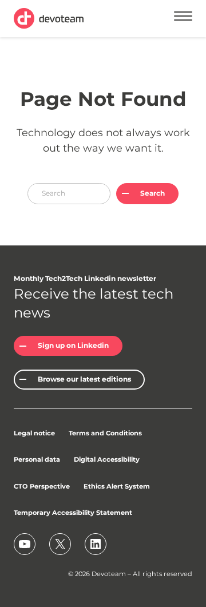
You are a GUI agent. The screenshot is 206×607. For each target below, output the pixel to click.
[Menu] (183, 18)
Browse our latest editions (84, 379)
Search (152, 193)
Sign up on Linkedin (73, 345)
